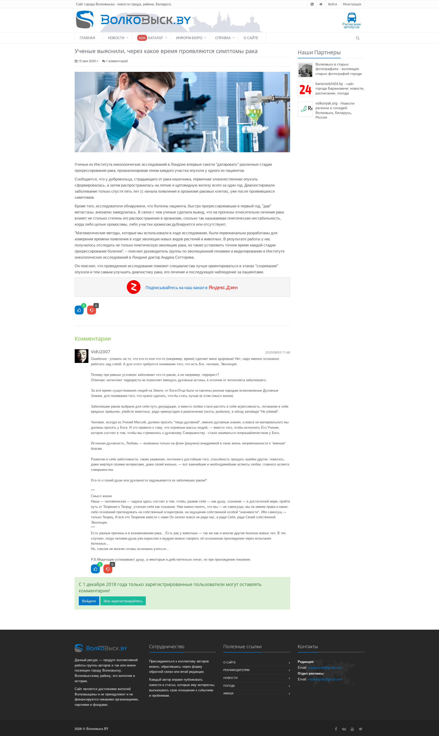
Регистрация (352, 4)
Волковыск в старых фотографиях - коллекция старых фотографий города (339, 68)
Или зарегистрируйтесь (123, 600)
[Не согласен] (107, 569)
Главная (87, 37)
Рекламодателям (236, 670)
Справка (223, 37)
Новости (116, 37)
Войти (332, 4)
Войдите (89, 600)
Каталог (151, 37)
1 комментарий (117, 61)
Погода (229, 685)
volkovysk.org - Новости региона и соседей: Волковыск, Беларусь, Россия (335, 110)
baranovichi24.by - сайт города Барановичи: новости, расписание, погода (340, 88)
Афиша (228, 693)
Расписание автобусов (351, 25)
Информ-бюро (189, 37)
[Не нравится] (91, 310)
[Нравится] (79, 310)
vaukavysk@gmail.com (325, 667)
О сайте (251, 37)
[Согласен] (95, 569)
